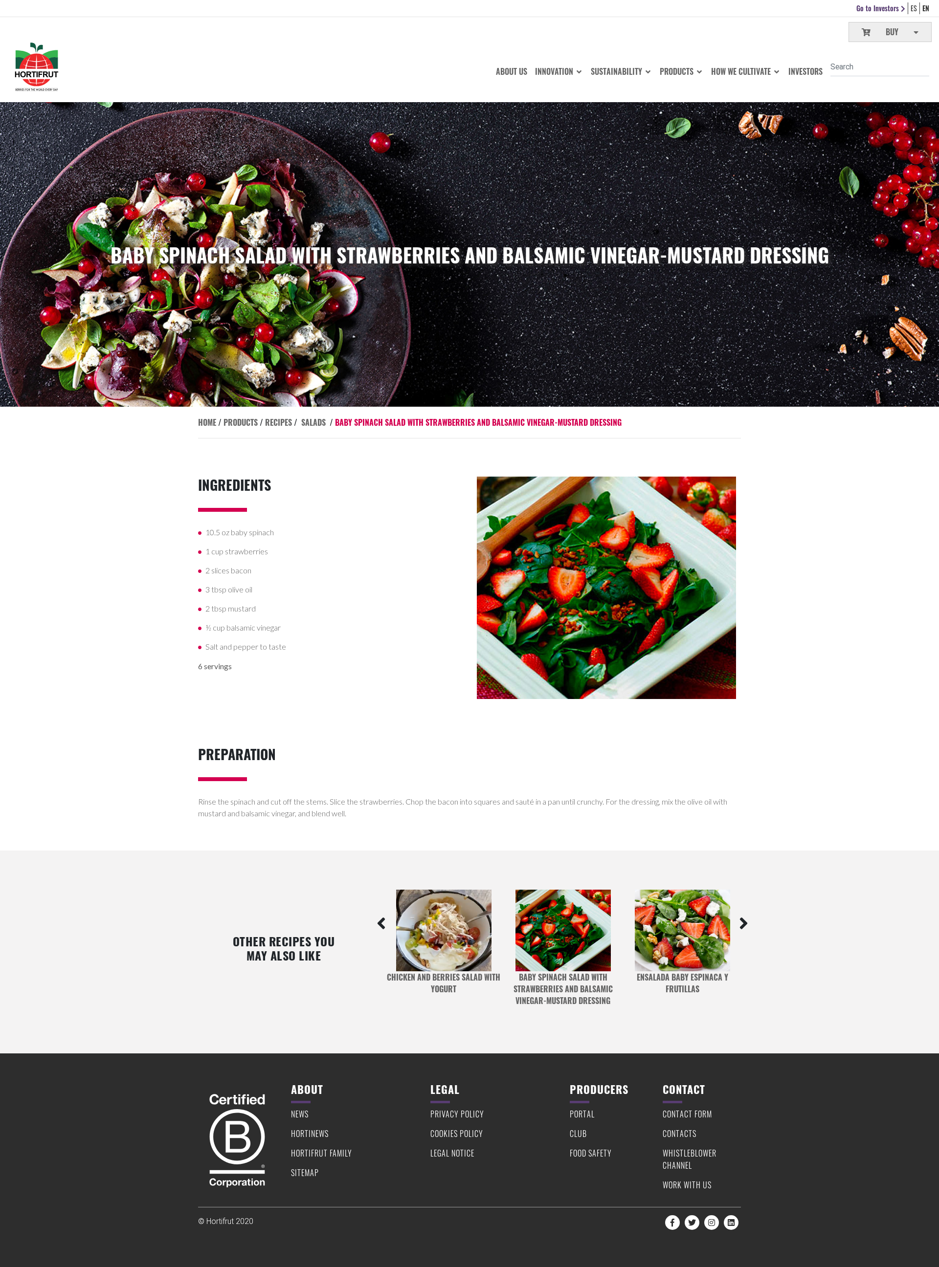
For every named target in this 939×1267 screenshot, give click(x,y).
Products (677, 71)
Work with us (687, 1185)
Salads (313, 422)
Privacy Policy (457, 1114)
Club (578, 1133)
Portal (582, 1114)
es (914, 8)
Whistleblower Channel (689, 1159)
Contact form (687, 1114)
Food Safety (591, 1153)
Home (207, 422)
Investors (805, 71)
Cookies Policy (456, 1133)
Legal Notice (452, 1153)
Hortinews (310, 1133)
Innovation (555, 71)
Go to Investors (878, 8)
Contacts (679, 1133)
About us (511, 71)
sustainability (617, 71)
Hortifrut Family (321, 1153)
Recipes (278, 422)
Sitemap (305, 1173)
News (300, 1114)
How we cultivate (742, 71)
